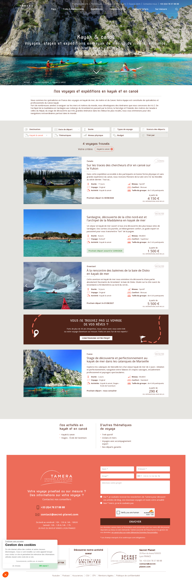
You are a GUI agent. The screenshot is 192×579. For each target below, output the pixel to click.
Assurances (77, 575)
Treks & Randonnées (73, 9)
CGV (87, 575)
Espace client (134, 3)
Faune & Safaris (140, 9)
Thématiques (97, 3)
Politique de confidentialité (128, 575)
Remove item (46, 135)
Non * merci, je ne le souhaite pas (118, 503)
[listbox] (96, 129)
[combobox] (37, 129)
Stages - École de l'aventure (74, 437)
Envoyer (135, 521)
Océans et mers (109, 437)
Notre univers (120, 3)
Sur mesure (161, 9)
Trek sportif (107, 434)
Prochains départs (80, 3)
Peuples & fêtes (118, 9)
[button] (5, 574)
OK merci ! (43, 566)
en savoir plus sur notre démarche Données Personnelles (135, 532)
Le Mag (108, 3)
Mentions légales (106, 575)
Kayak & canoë (68, 434)
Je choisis (16, 566)
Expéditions (97, 9)
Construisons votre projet (96, 338)
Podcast (66, 575)
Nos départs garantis (111, 447)
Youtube (56, 575)
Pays (53, 9)
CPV (94, 575)
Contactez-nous (150, 3)
